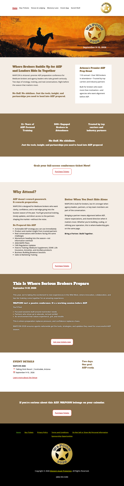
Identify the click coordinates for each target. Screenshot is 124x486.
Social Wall (75, 8)
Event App (64, 8)
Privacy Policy (42, 432)
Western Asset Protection (61, 471)
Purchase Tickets (62, 171)
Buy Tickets (24, 8)
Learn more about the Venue (25, 377)
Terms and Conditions (60, 432)
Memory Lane (52, 8)
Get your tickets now (62, 342)
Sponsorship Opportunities (62, 436)
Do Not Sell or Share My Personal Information (90, 432)
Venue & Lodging (38, 8)
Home (14, 8)
